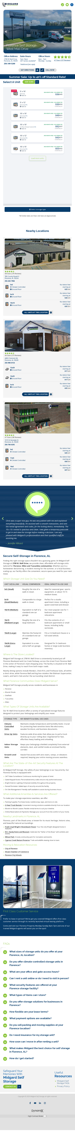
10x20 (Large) (10, 633)
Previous (6, 31)
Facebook (30, 1103)
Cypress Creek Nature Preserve (17, 840)
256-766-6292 (10, 445)
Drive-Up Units (10, 734)
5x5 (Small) (9, 589)
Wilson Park (9, 837)
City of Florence (11, 848)
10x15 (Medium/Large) (11, 621)
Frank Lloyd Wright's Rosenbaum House (20, 827)
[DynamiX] (37, 1111)
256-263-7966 (10, 281)
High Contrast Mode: (35, 1116)
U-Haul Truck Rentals (13, 805)
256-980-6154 (10, 363)
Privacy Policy (63, 1086)
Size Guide (29, 82)
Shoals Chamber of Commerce (17, 852)
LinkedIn (40, 1103)
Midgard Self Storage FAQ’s (63, 1082)
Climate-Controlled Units (9, 726)
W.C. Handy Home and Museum (17, 832)
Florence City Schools (13, 855)
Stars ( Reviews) (62, 60)
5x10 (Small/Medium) (11, 600)
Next (69, 31)
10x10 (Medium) (11, 610)
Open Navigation (71, 4)
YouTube (35, 1103)
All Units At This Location (36, 312)
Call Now (50, 70)
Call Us (62, 4)
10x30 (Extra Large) (9, 644)
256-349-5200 (9, 64)
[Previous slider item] (3, 518)
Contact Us (67, 4)
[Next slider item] (72, 518)
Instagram (44, 1103)
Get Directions (27, 70)
